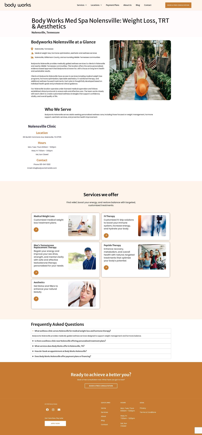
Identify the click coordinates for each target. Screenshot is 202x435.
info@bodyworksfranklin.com (45, 168)
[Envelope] (59, 409)
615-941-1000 (45, 164)
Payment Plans (112, 5)
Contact (147, 5)
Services (80, 5)
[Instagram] (53, 409)
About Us (127, 5)
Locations (95, 5)
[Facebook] (47, 409)
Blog (138, 5)
